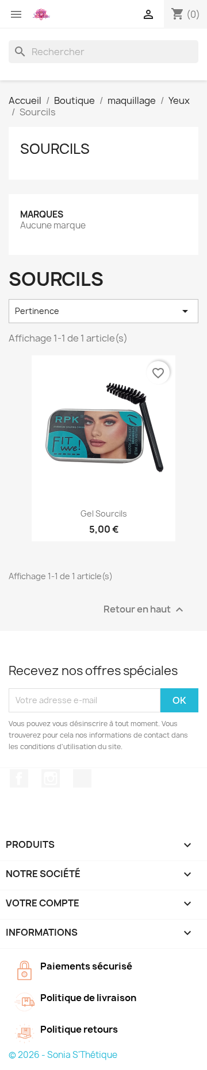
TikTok (82, 778)
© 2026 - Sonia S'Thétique (63, 1055)
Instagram (50, 778)
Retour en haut (144, 609)
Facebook (19, 778)
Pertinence (103, 311)
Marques (41, 214)
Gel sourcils (103, 513)
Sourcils (55, 148)
